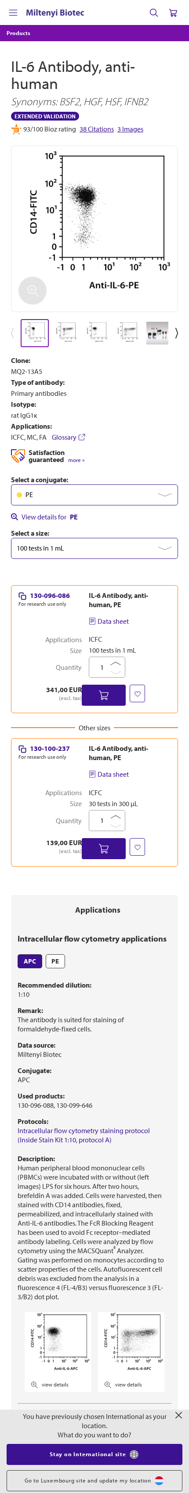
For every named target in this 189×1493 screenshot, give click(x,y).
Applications (97, 910)
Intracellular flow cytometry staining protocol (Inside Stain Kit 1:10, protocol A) (84, 1135)
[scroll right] (178, 333)
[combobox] (94, 494)
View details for (50, 516)
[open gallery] (94, 229)
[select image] (35, 333)
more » (76, 460)
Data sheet (113, 621)
